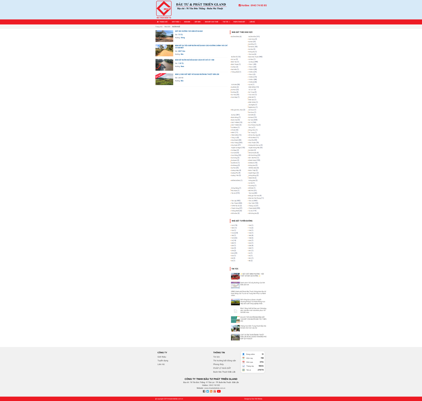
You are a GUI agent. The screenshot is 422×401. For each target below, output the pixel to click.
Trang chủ (158, 27)
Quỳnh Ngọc (252, 173)
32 (249, 253)
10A (250, 225)
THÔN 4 (251, 72)
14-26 (233, 233)
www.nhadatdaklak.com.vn (214, 388)
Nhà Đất (167, 27)
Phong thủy (218, 364)
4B (249, 261)
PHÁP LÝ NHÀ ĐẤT (222, 368)
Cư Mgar (234, 150)
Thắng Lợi (252, 206)
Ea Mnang (234, 165)
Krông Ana (252, 165)
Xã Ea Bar (234, 213)
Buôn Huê (234, 120)
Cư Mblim (234, 127)
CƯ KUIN (234, 84)
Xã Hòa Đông (253, 155)
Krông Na (252, 52)
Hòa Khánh (234, 140)
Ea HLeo (251, 110)
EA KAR (251, 115)
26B (250, 248)
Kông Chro (252, 130)
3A (249, 255)
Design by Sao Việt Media (253, 399)
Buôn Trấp (252, 170)
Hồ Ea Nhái (252, 137)
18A (250, 235)
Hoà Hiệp (234, 97)
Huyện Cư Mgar (236, 147)
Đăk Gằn (251, 100)
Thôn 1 (251, 64)
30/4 (232, 253)
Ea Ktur (233, 89)
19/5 (232, 238)
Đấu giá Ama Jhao (237, 110)
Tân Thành (234, 203)
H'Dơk (233, 130)
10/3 (232, 225)
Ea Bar (251, 41)
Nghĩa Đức (252, 107)
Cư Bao (233, 67)
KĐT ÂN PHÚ (253, 158)
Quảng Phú (234, 173)
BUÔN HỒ (234, 57)
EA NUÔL (251, 47)
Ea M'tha (251, 44)
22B (232, 245)
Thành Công (235, 208)
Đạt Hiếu (234, 69)
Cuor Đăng (234, 155)
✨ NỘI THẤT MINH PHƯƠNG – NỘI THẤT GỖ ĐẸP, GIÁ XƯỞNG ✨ (252, 275)
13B (250, 230)
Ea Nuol (251, 117)
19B (250, 238)
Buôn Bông (234, 117)
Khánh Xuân (252, 160)
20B (232, 243)
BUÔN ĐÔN (252, 36)
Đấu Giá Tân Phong (255, 198)
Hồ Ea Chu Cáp (253, 135)
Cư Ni (250, 84)
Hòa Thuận (252, 142)
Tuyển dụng (162, 360)
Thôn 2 (251, 67)
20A (250, 240)
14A (250, 233)
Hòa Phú (251, 140)
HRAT (233, 132)
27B (232, 250)
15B (232, 235)
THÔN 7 (251, 79)
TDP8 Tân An (235, 206)
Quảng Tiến (235, 175)
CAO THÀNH (235, 125)
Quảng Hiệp (235, 170)
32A (232, 255)
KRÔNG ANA (252, 168)
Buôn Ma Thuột (253, 57)
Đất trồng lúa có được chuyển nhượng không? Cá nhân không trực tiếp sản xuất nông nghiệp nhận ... (252, 301)
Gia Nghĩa (252, 105)
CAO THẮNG (235, 122)
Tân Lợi (251, 200)
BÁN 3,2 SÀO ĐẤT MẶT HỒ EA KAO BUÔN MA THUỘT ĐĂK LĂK (197, 74)
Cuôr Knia (252, 39)
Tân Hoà (251, 54)
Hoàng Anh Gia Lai (254, 145)
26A (232, 248)
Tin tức (216, 357)
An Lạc (233, 59)
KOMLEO (251, 163)
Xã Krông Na (252, 213)
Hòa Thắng (234, 142)
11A (250, 228)
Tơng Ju (234, 137)
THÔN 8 (251, 82)
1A (232, 240)
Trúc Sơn (252, 94)
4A (232, 261)
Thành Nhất (252, 208)
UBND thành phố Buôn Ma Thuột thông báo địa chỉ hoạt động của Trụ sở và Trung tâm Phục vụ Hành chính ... (248, 293)
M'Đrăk (251, 188)
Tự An (250, 211)
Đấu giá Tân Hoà (254, 195)
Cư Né (250, 183)
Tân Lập (233, 200)
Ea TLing (251, 92)
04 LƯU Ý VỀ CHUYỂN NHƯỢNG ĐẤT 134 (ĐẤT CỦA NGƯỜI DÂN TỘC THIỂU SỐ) (253, 319)
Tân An (233, 193)
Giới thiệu (161, 357)
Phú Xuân (234, 190)
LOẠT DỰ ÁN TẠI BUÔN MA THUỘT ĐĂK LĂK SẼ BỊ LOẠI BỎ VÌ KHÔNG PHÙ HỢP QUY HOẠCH (253, 337)
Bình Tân (234, 62)
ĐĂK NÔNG (252, 87)
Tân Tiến (251, 203)
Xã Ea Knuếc (252, 153)
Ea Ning (233, 92)
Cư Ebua (251, 62)
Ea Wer (251, 49)
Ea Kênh (251, 150)
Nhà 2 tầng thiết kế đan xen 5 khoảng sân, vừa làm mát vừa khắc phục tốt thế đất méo (253, 310)
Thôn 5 (251, 74)
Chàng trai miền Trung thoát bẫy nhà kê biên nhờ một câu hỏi (253, 327)
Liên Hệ (161, 364)
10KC (233, 228)
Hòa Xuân (234, 145)
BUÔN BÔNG (235, 36)
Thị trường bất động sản (224, 360)
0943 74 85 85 (259, 5)
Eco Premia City (253, 125)
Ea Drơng (234, 158)
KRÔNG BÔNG (235, 180)
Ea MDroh (234, 163)
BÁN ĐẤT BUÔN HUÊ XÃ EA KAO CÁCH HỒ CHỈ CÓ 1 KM (194, 60)
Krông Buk (252, 180)
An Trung (251, 132)
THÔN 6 (251, 77)
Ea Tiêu (233, 94)
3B (232, 258)
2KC (250, 250)
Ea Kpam (234, 160)
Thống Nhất (235, 72)
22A (250, 243)
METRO (251, 190)
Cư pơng (251, 185)
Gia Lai (251, 127)
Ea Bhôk (233, 87)
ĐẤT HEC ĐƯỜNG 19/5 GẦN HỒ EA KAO (189, 31)
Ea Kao (233, 115)
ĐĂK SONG (252, 102)
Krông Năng (235, 188)
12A (232, 230)
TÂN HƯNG (234, 135)
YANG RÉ (251, 178)
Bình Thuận (234, 64)
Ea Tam (251, 120)
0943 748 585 (214, 385)
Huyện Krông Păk (254, 147)
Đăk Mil (251, 97)
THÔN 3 (251, 69)
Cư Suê (233, 153)
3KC (250, 258)
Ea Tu (250, 122)
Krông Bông (252, 175)
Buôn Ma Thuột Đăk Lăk (224, 372)
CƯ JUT (251, 89)
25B (250, 245)
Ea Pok (233, 168)
